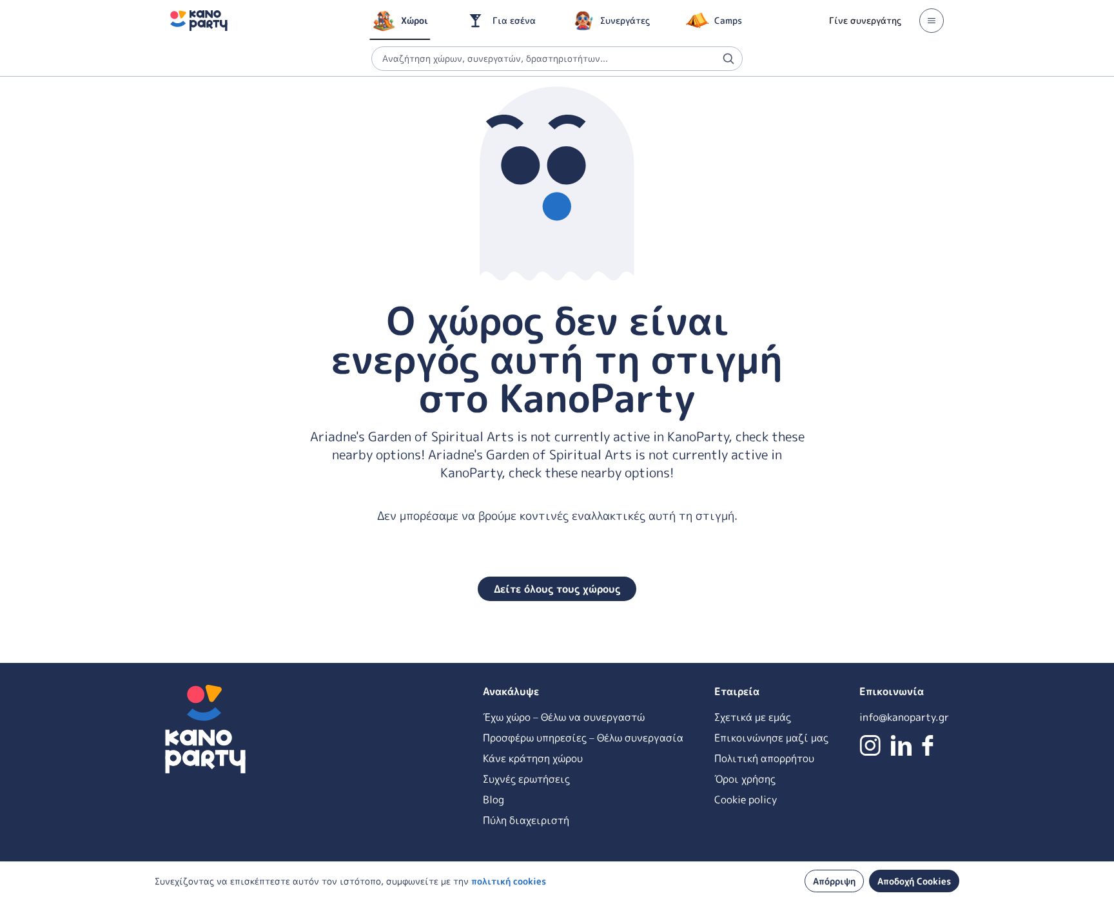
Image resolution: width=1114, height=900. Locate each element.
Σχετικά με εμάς (752, 717)
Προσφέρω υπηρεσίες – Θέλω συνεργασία (583, 738)
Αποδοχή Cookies (914, 881)
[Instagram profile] (870, 745)
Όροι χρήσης (745, 779)
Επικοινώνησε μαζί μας (771, 738)
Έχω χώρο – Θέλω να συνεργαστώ (564, 717)
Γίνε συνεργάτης (865, 20)
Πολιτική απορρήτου (764, 758)
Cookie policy (745, 799)
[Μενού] (931, 20)
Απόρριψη (834, 881)
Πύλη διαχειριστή (526, 820)
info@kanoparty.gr (904, 717)
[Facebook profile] (927, 745)
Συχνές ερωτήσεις (526, 779)
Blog (493, 799)
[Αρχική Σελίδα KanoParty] (199, 20)
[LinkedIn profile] (901, 745)
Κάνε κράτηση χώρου (533, 758)
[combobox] (557, 58)
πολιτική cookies (508, 881)
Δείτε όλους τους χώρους (557, 589)
